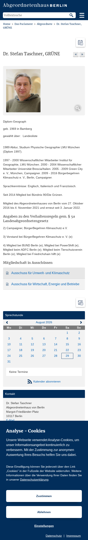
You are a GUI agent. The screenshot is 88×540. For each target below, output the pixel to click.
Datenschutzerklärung (34, 479)
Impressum (73, 535)
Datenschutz (54, 535)
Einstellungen (44, 525)
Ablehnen (44, 512)
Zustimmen (44, 496)
